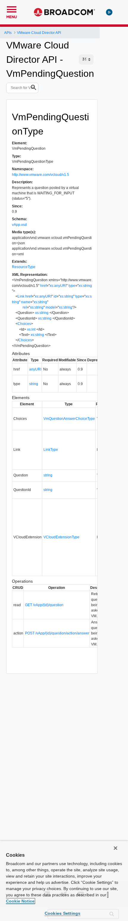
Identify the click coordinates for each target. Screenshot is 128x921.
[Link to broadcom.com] (64, 12)
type (71, 286)
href (43, 286)
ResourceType (23, 267)
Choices (24, 324)
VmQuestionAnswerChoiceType (69, 419)
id (55, 296)
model (51, 307)
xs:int (31, 329)
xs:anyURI (58, 286)
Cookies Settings (63, 913)
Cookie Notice (20, 901)
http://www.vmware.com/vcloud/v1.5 (40, 175)
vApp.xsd (19, 225)
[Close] (115, 848)
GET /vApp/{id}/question (44, 605)
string (33, 384)
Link (21, 296)
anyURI (35, 369)
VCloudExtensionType (61, 537)
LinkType (50, 450)
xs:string (85, 286)
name (25, 302)
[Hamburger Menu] (11, 8)
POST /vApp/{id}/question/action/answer (57, 633)
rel (25, 307)
